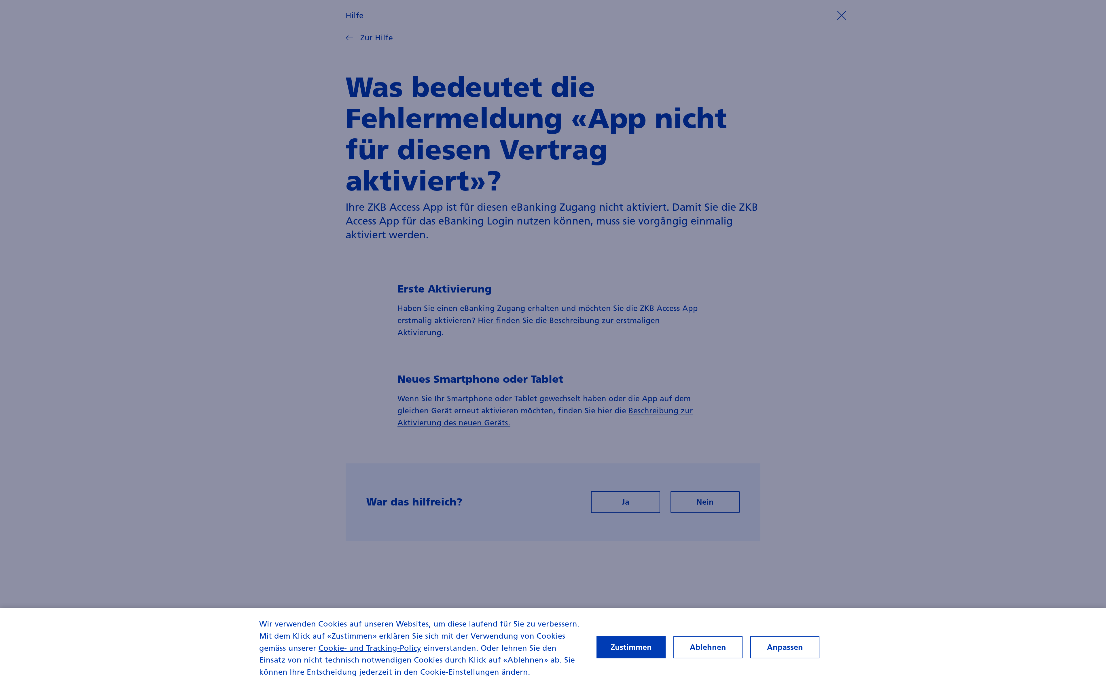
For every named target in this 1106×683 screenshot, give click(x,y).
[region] (553, 645)
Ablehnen (708, 647)
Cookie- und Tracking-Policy (370, 648)
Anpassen (785, 647)
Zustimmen (631, 647)
